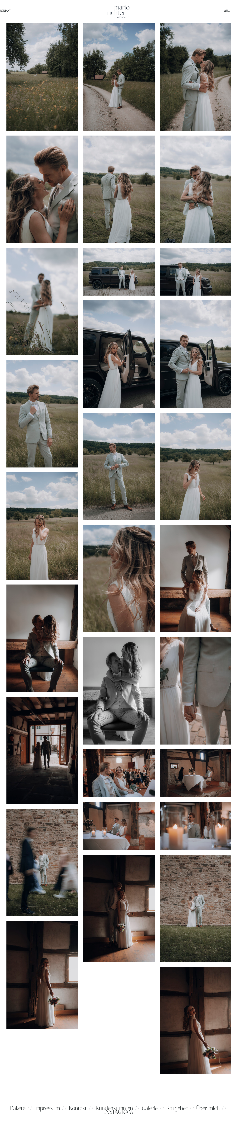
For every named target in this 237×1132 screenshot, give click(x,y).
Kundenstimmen (114, 1108)
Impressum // (50, 1108)
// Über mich (204, 1108)
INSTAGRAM (118, 1111)
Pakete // (21, 1108)
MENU (227, 10)
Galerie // (153, 1108)
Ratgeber (177, 1108)
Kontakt (5, 10)
